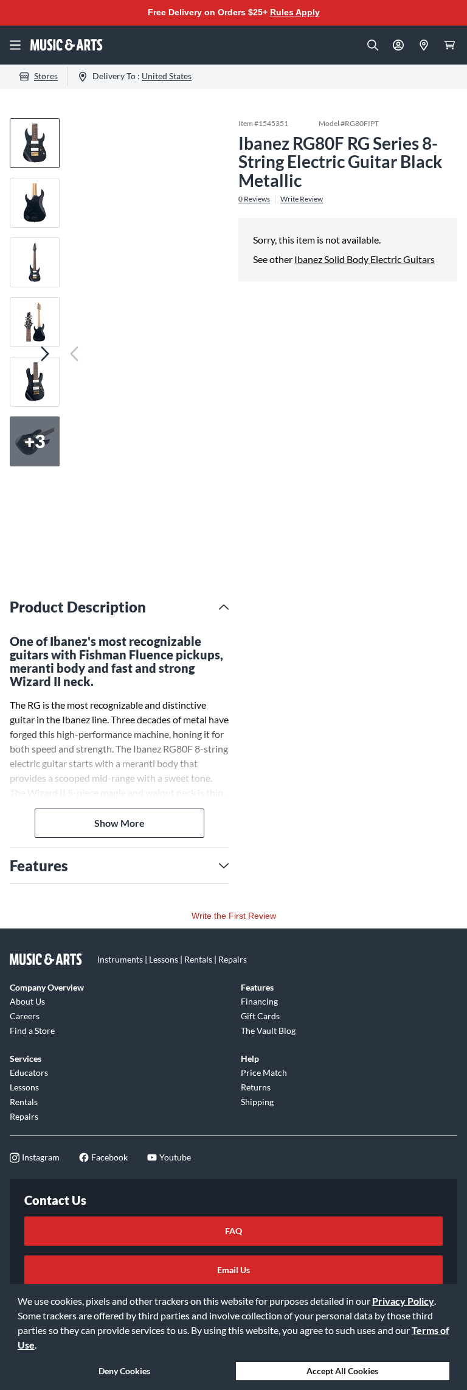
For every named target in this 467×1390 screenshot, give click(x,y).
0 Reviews (254, 199)
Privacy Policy (403, 1301)
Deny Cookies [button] (124, 1371)
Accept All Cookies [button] (342, 1371)
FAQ (233, 1231)
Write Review (301, 199)
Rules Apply (295, 12)
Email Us (233, 1270)
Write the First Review (234, 916)
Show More (119, 823)
